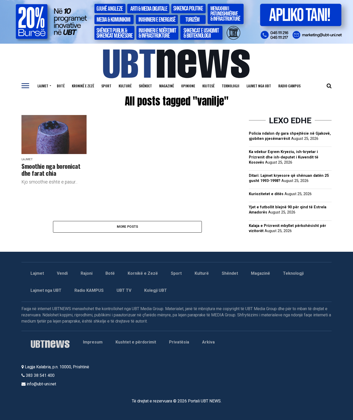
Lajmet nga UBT (259, 85)
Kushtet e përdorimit (136, 342)
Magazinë (166, 85)
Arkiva (208, 342)
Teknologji (230, 85)
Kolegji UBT (155, 290)
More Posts (127, 226)
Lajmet (42, 85)
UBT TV (124, 290)
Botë (61, 85)
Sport (106, 85)
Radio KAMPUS (89, 290)
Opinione (188, 85)
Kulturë (125, 85)
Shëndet (145, 85)
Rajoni (87, 273)
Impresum (93, 342)
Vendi (62, 273)
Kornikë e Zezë (143, 273)
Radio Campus (289, 85)
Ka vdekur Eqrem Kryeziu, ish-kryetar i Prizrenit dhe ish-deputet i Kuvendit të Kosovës (283, 157)
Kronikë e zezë (83, 85)
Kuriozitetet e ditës (266, 194)
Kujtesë (208, 85)
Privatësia (179, 342)
